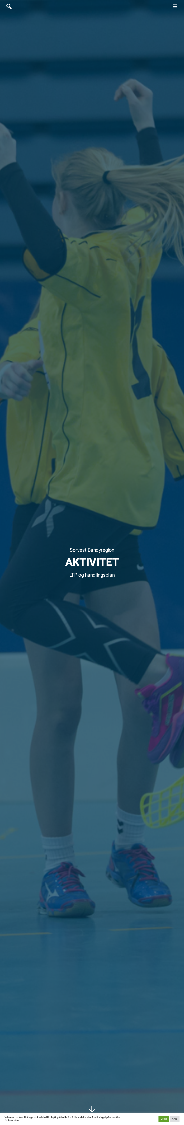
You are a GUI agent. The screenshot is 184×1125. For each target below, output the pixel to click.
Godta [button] (164, 1118)
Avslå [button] (174, 1118)
